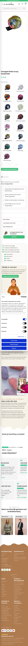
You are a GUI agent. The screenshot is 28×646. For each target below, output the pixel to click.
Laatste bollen (4, 607)
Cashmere (3, 594)
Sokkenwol (3, 591)
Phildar (15, 615)
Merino (2, 584)
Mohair (2, 588)
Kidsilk (2, 589)
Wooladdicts (17, 613)
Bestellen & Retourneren (20, 558)
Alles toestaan (14, 340)
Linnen (2, 596)
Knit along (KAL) (5, 613)
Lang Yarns (16, 608)
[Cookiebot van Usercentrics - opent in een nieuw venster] (21, 297)
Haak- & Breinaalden (19, 583)
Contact (16, 560)
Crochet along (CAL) (6, 615)
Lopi (15, 612)
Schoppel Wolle (9, 184)
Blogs (2, 555)
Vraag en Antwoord (18, 642)
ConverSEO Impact (15, 640)
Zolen (15, 599)
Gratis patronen (5, 620)
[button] (25, 16)
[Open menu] (2, 4)
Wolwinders (17, 591)
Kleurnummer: (4, 82)
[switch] (25, 323)
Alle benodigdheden (19, 584)
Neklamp (16, 598)
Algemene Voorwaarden (20, 557)
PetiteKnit (16, 618)
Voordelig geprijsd (5, 608)
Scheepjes (16, 605)
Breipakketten (4, 610)
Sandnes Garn (17, 610)
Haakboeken (4, 618)
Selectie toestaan (14, 344)
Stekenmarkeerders (19, 593)
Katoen (3, 586)
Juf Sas (16, 620)
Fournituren (16, 586)
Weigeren (14, 348)
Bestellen (14, 237)
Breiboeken (4, 617)
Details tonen (21, 336)
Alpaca (3, 592)
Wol (2, 583)
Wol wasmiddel (17, 588)
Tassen (16, 596)
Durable (16, 607)
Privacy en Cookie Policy (7, 642)
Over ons (3, 553)
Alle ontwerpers (18, 623)
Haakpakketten (5, 612)
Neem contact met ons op (10, 276)
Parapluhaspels (17, 589)
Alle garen (3, 581)
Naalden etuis (17, 594)
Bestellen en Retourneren (8, 644)
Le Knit (15, 622)
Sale (2, 605)
